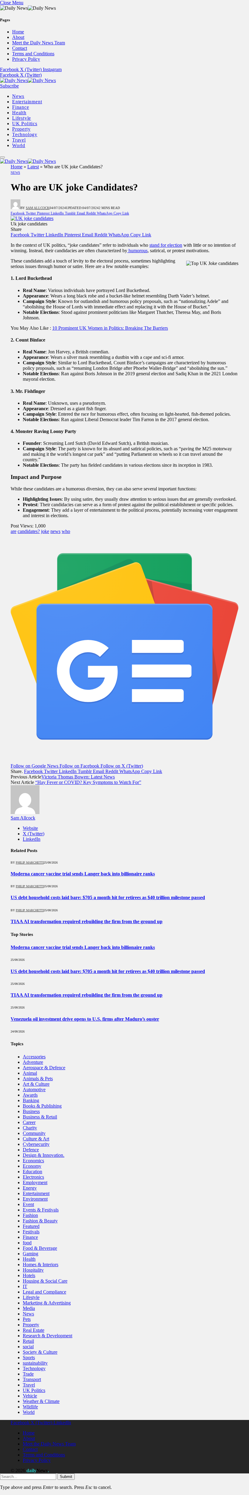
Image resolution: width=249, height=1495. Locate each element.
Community (34, 1133)
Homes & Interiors (40, 1264)
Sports (29, 1357)
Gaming (30, 1253)
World (18, 145)
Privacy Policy (26, 59)
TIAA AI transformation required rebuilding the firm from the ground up (86, 921)
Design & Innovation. (43, 1155)
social (28, 1346)
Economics (33, 1160)
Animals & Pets (38, 1078)
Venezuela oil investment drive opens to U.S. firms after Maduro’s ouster (85, 1019)
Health (19, 112)
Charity (30, 1127)
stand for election (165, 245)
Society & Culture (40, 1352)
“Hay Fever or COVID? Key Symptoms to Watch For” (88, 782)
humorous (137, 250)
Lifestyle (21, 118)
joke (45, 531)
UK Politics (24, 123)
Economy (32, 1166)
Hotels (29, 1275)
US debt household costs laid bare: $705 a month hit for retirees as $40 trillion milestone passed (108, 897)
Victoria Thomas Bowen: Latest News (78, 776)
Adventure (33, 1062)
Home (18, 31)
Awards (30, 1095)
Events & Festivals (41, 1209)
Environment (35, 1198)
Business (31, 1111)
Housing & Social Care (45, 1281)
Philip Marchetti (30, 862)
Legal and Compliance (44, 1291)
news (55, 531)
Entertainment (27, 101)
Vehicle (30, 1395)
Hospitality (33, 1270)
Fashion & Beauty (40, 1220)
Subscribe (9, 85)
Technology (24, 134)
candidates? (29, 531)
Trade (28, 1373)
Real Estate (33, 1330)
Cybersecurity (36, 1144)
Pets (27, 1319)
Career (29, 1122)
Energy (30, 1188)
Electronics (33, 1177)
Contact (19, 48)
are (13, 531)
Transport (32, 1379)
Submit (66, 1476)
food (27, 1242)
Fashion (30, 1215)
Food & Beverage (40, 1248)
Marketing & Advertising (47, 1302)
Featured (31, 1226)
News (18, 96)
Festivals (31, 1231)
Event (28, 1204)
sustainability (35, 1363)
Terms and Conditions (33, 53)
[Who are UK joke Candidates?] (32, 218)
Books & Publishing (42, 1105)
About (18, 37)
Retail (28, 1341)
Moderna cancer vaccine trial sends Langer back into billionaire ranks (83, 873)
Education (32, 1171)
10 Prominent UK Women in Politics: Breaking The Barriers (110, 328)
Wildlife (30, 1406)
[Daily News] (28, 80)
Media (29, 1308)
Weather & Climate (41, 1401)
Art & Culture (36, 1084)
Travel (19, 140)
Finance (20, 107)
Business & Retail (40, 1116)
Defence (31, 1149)
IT (25, 1286)
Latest (33, 166)
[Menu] (2, 157)
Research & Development (47, 1335)
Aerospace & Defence (44, 1067)
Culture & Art (36, 1138)
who (66, 531)
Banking (31, 1100)
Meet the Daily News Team (38, 42)
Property (21, 129)
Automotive (34, 1089)
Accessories (34, 1056)
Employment (35, 1182)
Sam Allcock (37, 208)
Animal (30, 1073)
